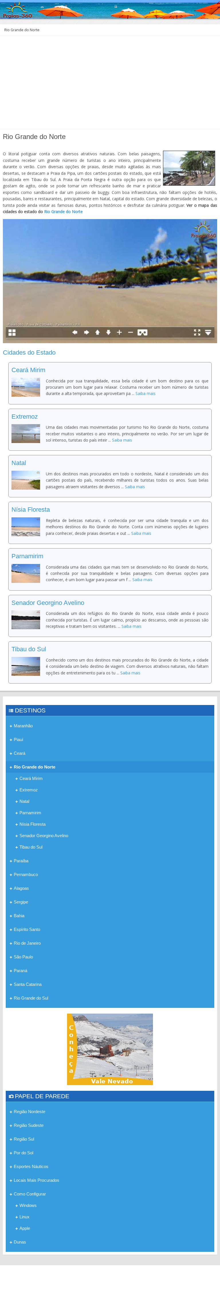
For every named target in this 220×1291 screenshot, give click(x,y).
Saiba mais (145, 393)
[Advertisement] (110, 85)
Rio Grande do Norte (63, 211)
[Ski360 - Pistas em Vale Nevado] (110, 1049)
